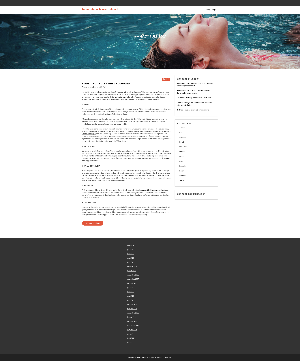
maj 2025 (130, 296)
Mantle (167, 158)
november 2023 (133, 313)
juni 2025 (130, 292)
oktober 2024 (132, 304)
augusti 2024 (132, 309)
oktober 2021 (132, 321)
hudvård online (120, 97)
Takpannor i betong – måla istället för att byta (194, 98)
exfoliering (160, 92)
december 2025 (133, 275)
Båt (180, 132)
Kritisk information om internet (99, 9)
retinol (126, 92)
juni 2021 (130, 338)
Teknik (181, 180)
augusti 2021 (132, 330)
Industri (182, 152)
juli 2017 (130, 342)
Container (183, 137)
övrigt (181, 156)
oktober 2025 (132, 283)
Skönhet (166, 79)
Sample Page (211, 10)
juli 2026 (130, 250)
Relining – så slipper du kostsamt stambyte (193, 110)
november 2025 (133, 279)
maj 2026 (130, 258)
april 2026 (131, 262)
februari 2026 (132, 266)
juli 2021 (130, 334)
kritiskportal (94, 87)
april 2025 (131, 300)
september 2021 (133, 326)
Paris (181, 161)
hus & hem (183, 147)
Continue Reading (94, 224)
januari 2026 (131, 271)
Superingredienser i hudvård (106, 83)
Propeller (182, 166)
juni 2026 (130, 254)
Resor (181, 171)
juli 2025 (130, 288)
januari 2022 (131, 317)
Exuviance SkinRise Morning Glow (151, 190)
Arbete (182, 128)
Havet (181, 142)
